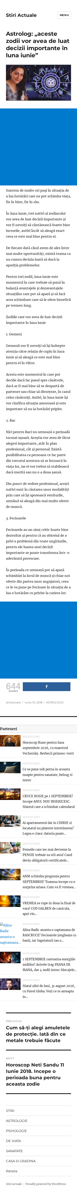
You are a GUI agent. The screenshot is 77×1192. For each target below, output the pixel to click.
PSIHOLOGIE (16, 1131)
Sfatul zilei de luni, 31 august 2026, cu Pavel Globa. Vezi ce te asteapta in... (49, 991)
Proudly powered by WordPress (45, 1184)
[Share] (46, 686)
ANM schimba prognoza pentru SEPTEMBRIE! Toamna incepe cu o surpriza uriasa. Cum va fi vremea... (49, 881)
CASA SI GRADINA (21, 1161)
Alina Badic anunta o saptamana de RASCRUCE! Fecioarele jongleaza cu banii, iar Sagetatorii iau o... (49, 935)
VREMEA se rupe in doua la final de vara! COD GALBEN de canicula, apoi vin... (49, 908)
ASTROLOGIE (55, 702)
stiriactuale (13, 702)
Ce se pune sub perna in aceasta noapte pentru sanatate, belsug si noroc (47, 774)
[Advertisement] (38, 146)
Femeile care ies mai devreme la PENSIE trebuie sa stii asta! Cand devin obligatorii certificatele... (47, 855)
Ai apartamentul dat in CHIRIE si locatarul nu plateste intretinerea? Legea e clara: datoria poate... (48, 828)
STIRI (10, 1111)
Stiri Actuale (21, 15)
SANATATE (14, 1151)
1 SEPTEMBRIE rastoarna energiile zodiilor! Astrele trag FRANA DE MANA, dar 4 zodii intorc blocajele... (50, 964)
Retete (11, 1171)
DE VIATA (13, 1141)
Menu (64, 15)
